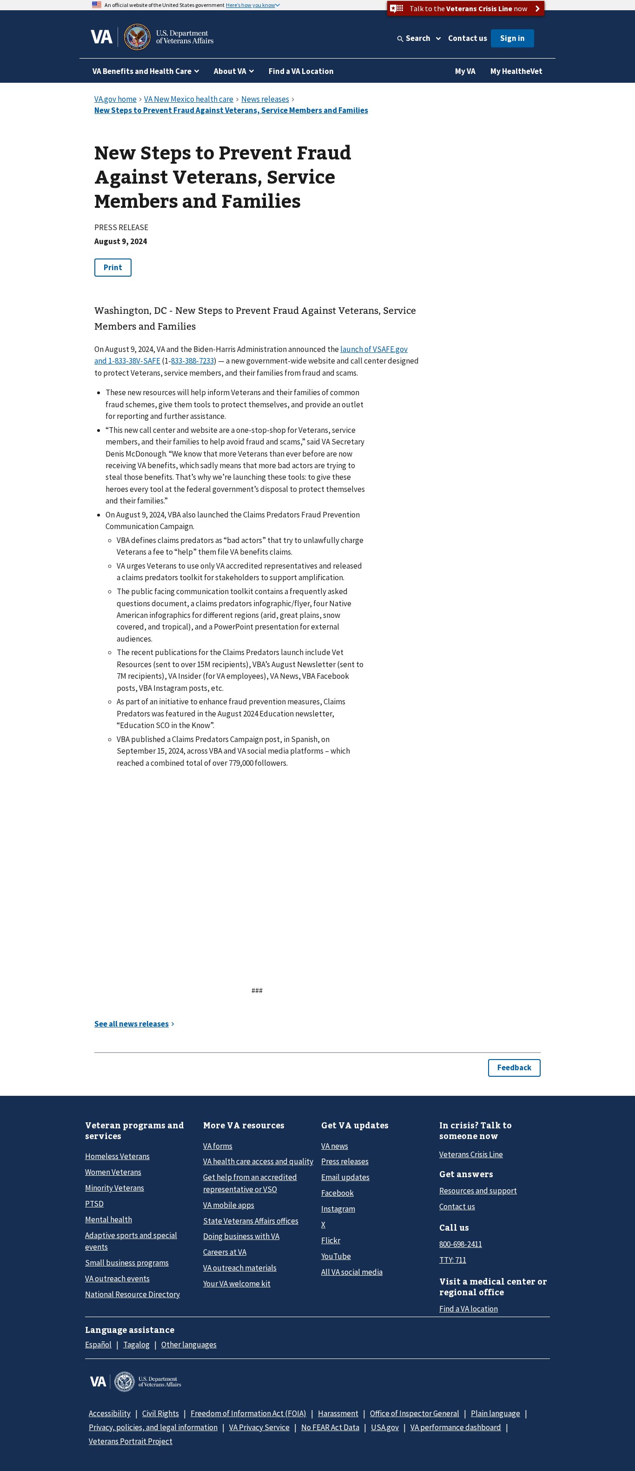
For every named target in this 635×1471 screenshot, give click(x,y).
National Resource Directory (132, 1294)
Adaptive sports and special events (131, 1241)
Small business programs (127, 1263)
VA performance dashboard (455, 1427)
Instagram (338, 1209)
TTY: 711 (452, 1260)
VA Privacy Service (259, 1427)
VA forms (217, 1146)
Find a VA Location (301, 71)
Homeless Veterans (117, 1156)
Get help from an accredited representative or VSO (250, 1183)
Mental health (108, 1219)
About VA (230, 71)
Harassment (338, 1413)
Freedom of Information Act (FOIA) (248, 1413)
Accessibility (110, 1413)
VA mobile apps (228, 1205)
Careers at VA (224, 1252)
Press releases (345, 1161)
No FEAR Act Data (330, 1427)
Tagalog (136, 1344)
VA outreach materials (240, 1268)
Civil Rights (160, 1413)
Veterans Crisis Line (471, 1154)
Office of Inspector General (414, 1413)
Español (98, 1344)
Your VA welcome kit (237, 1284)
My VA (465, 71)
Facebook (337, 1193)
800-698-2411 (460, 1244)
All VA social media (352, 1272)
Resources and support (478, 1191)
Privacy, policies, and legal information (153, 1427)
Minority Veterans (114, 1188)
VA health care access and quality (258, 1161)
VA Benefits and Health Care (142, 71)
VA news (334, 1146)
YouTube (336, 1256)
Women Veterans (113, 1172)
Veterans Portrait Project (130, 1441)
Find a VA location (468, 1309)
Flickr (330, 1240)
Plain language (495, 1413)
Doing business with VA (241, 1236)
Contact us (467, 38)
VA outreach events (117, 1278)
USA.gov (385, 1427)
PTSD (94, 1204)
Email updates (345, 1177)
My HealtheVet (516, 71)
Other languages (189, 1344)
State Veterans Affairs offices (250, 1221)
